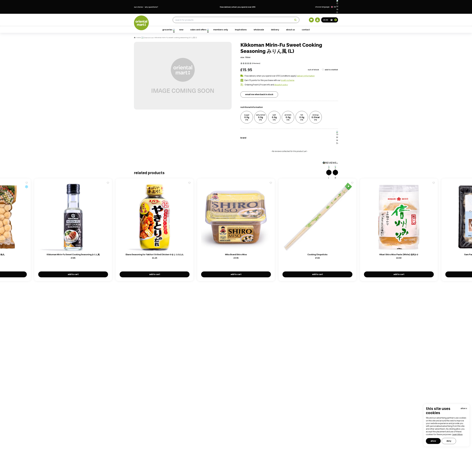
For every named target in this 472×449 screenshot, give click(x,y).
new (181, 30)
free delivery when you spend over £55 (237, 7)
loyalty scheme (287, 80)
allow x (464, 408)
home (138, 37)
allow (433, 441)
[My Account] (317, 19)
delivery (275, 30)
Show (288, 112)
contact (306, 30)
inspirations (241, 30)
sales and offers (198, 30)
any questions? (151, 7)
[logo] (141, 22)
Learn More (457, 434)
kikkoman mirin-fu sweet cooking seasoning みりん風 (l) (176, 37)
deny (448, 441)
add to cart (73, 274)
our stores (138, 7)
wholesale (259, 30)
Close (292, 84)
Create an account (273, 144)
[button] (334, 7)
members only (220, 30)
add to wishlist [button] (331, 69)
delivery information (306, 75)
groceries (156, 20)
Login (267, 121)
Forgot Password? (267, 130)
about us (290, 30)
